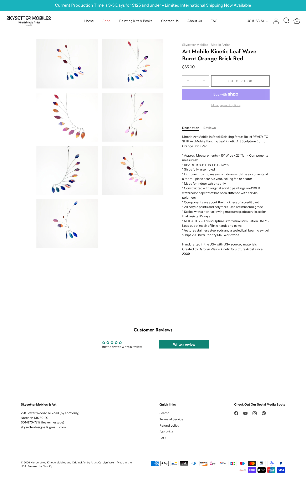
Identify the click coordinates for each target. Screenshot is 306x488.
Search (164, 413)
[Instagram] (255, 413)
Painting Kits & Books (135, 21)
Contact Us (170, 21)
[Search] (286, 20)
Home (89, 21)
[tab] (192, 128)
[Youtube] (245, 413)
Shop (106, 21)
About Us (194, 21)
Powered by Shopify (39, 466)
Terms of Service (171, 419)
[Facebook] (236, 413)
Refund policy (169, 425)
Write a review (184, 344)
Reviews (209, 128)
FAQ (214, 21)
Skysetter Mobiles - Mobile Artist (206, 45)
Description (190, 128)
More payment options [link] (225, 105)
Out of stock (240, 81)
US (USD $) (255, 21)
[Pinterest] (264, 413)
